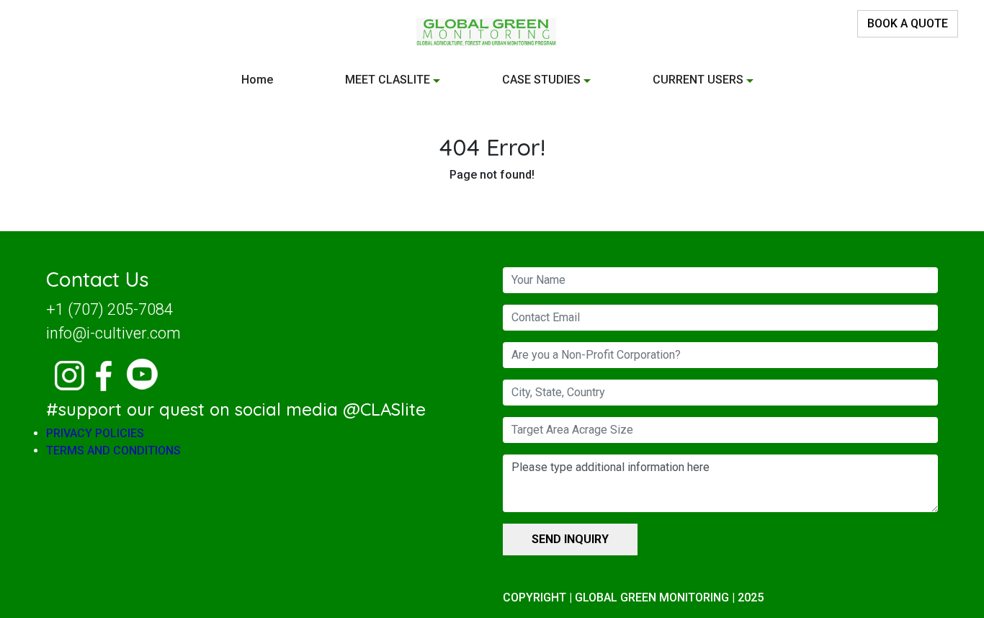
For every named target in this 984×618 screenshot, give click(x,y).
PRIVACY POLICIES (95, 433)
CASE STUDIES (541, 79)
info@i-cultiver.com (113, 333)
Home (257, 79)
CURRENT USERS (698, 79)
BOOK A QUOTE (907, 23)
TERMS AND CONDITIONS (113, 450)
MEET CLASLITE (387, 79)
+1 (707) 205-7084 (109, 309)
